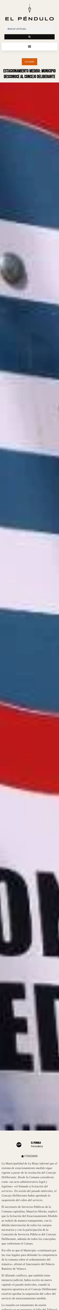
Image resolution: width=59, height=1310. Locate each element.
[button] (29, 46)
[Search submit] (29, 36)
